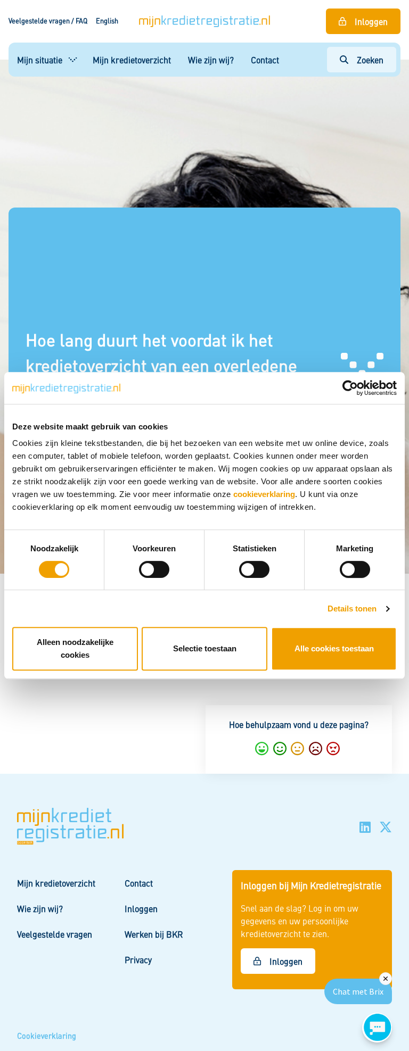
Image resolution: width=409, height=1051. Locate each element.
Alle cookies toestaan (334, 648)
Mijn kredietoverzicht (132, 59)
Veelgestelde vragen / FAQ (48, 21)
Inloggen (371, 21)
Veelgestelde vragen (54, 934)
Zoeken (370, 59)
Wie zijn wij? (211, 59)
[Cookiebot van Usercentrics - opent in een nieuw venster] (350, 388)
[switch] (154, 569)
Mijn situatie (39, 59)
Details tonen (352, 608)
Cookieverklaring (46, 1035)
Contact (265, 59)
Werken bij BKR (154, 934)
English (107, 21)
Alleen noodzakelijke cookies (75, 648)
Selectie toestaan (204, 648)
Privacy (138, 959)
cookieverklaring (264, 494)
